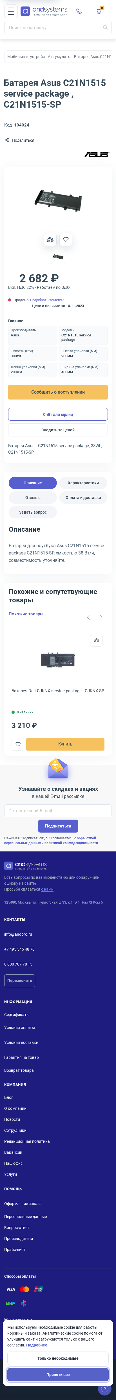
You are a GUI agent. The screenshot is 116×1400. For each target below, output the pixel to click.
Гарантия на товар (21, 1057)
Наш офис (13, 1163)
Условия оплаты (19, 1027)
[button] (11, 11)
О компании (15, 1108)
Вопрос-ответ (16, 1227)
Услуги (10, 1174)
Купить (65, 744)
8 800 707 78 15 (18, 964)
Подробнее (36, 1345)
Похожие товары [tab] (26, 613)
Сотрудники (15, 1130)
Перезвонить (19, 980)
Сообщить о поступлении (58, 392)
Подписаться (58, 826)
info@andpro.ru (18, 934)
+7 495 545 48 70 (19, 949)
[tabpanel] (58, 546)
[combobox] (58, 27)
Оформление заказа (23, 1203)
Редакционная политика (27, 1141)
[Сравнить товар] (50, 239)
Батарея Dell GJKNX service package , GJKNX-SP (58, 690)
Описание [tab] (33, 483)
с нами (47, 889)
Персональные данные (25, 1216)
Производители (18, 1238)
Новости (12, 1119)
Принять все (58, 1374)
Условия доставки (21, 1042)
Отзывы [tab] (33, 497)
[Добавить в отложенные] (65, 239)
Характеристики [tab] (83, 483)
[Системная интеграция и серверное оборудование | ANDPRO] (44, 11)
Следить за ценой (58, 430)
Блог (8, 1097)
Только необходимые (58, 1358)
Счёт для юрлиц (58, 414)
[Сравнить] (96, 640)
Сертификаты (17, 1014)
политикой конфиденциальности (71, 843)
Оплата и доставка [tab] (83, 497)
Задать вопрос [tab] (33, 512)
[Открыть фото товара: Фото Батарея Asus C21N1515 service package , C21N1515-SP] (58, 201)
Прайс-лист (14, 1249)
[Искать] (105, 27)
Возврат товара (19, 1070)
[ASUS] (97, 155)
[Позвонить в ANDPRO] (79, 11)
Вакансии (13, 1152)
